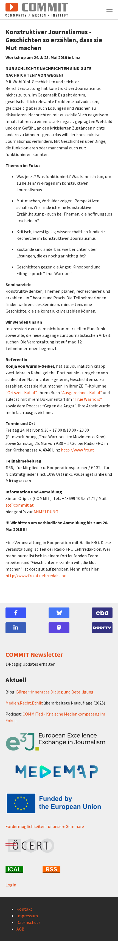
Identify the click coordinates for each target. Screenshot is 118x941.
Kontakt (24, 909)
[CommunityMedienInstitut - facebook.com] (15, 612)
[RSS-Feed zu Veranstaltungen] (59, 869)
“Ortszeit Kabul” (20, 392)
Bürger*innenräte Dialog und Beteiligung (55, 692)
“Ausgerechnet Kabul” (81, 392)
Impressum (27, 915)
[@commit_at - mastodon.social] (59, 627)
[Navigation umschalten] (109, 9)
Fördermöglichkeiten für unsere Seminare (44, 826)
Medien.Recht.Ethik (23, 703)
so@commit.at (19, 505)
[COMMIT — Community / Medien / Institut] (36, 9)
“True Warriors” (87, 399)
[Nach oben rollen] (106, 928)
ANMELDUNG (45, 511)
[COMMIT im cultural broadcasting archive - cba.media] (102, 612)
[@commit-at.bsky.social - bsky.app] (59, 612)
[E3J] (59, 742)
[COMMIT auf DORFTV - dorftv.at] (102, 627)
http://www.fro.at (77, 450)
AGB (20, 929)
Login (10, 885)
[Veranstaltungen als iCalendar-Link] (21, 869)
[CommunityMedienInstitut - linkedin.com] (15, 627)
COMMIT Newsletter (34, 654)
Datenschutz (28, 922)
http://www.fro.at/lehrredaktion (35, 575)
